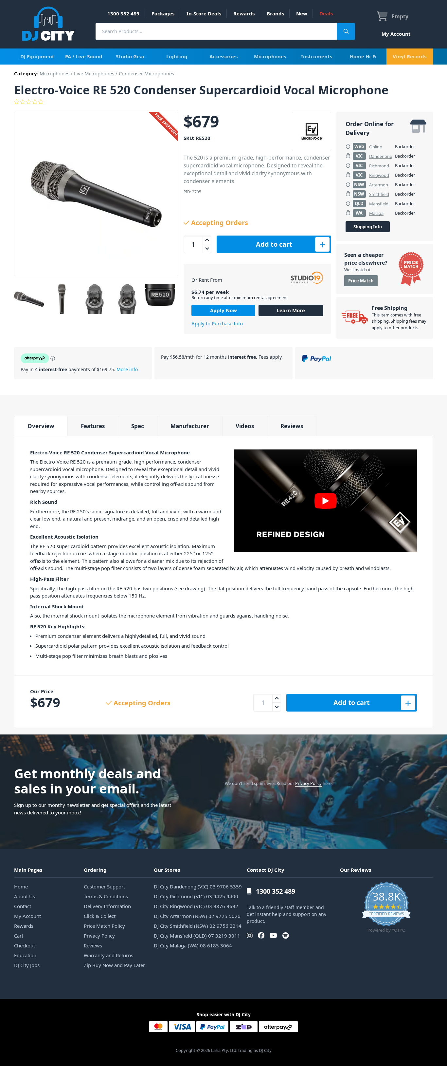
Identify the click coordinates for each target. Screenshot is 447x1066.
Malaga (376, 213)
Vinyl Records (409, 56)
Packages (163, 13)
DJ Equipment (37, 56)
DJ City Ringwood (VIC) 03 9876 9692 (196, 906)
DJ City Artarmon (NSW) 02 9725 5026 (197, 916)
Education (25, 955)
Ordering (95, 869)
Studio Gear (130, 56)
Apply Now (223, 310)
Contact (22, 906)
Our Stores (167, 869)
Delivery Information (107, 906)
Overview (40, 426)
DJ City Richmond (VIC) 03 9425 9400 (196, 896)
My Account (396, 33)
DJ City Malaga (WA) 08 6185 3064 (193, 945)
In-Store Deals (204, 13)
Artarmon (378, 185)
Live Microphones (94, 73)
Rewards (244, 13)
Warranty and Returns (108, 955)
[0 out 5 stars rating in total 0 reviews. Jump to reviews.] (223, 101)
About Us (24, 896)
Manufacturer (189, 426)
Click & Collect (100, 916)
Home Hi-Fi (363, 56)
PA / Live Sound (83, 56)
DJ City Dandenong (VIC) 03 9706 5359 (198, 886)
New (301, 13)
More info (127, 369)
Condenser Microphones (146, 73)
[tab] (40, 426)
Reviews (291, 426)
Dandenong (380, 156)
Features (93, 426)
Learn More (291, 310)
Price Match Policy (104, 926)
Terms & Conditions (106, 896)
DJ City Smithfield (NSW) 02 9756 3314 (197, 926)
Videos (245, 426)
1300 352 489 (123, 13)
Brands (275, 13)
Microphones (270, 56)
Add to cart (274, 244)
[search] (216, 31)
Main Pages (28, 869)
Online (375, 147)
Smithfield (379, 194)
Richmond (379, 166)
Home (21, 886)
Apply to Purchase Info (217, 323)
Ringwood (379, 175)
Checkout (24, 945)
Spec (137, 426)
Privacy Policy (308, 783)
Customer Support (104, 886)
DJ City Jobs (27, 965)
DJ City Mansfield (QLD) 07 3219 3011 (197, 935)
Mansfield (378, 204)
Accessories (223, 56)
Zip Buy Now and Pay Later (114, 965)
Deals (326, 13)
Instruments (316, 56)
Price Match (361, 281)
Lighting (177, 56)
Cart (18, 935)
